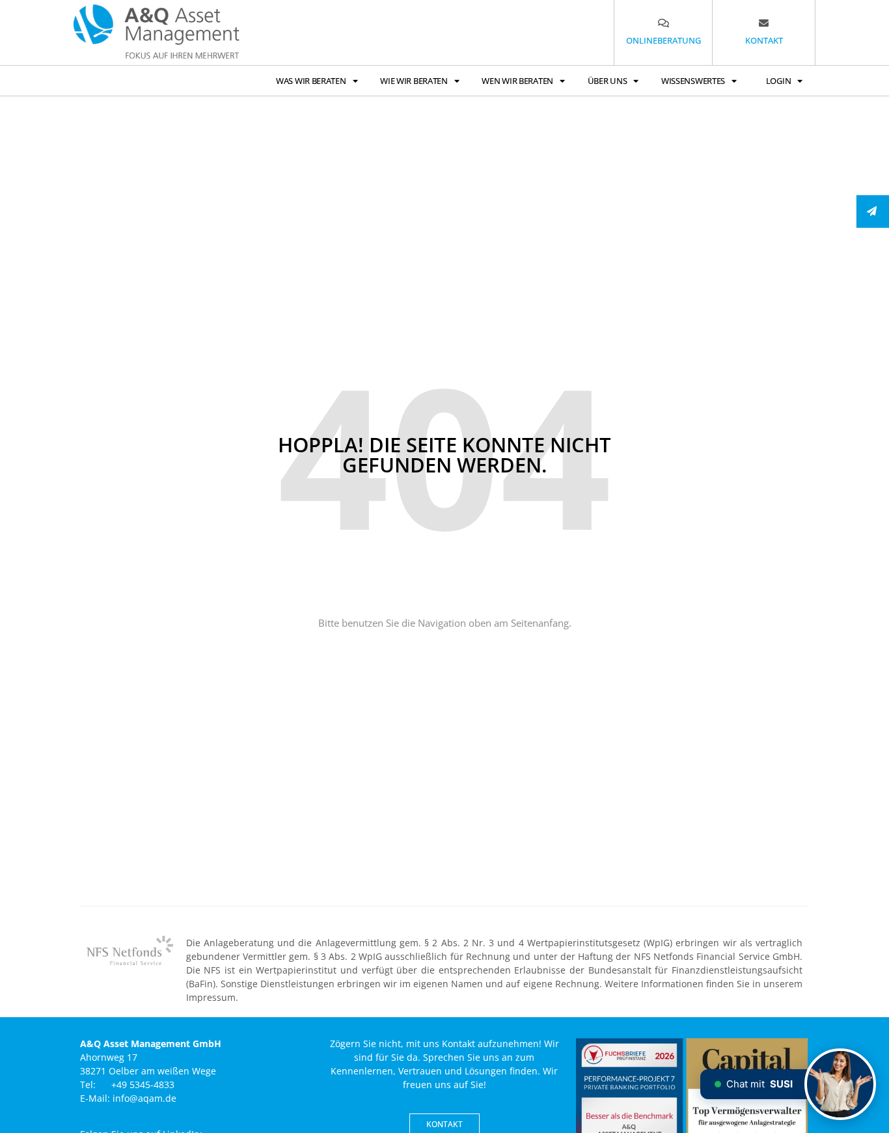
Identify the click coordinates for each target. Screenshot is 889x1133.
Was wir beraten (311, 81)
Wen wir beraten (517, 81)
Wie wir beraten (414, 81)
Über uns (607, 81)
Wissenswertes (693, 81)
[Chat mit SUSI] (840, 1084)
